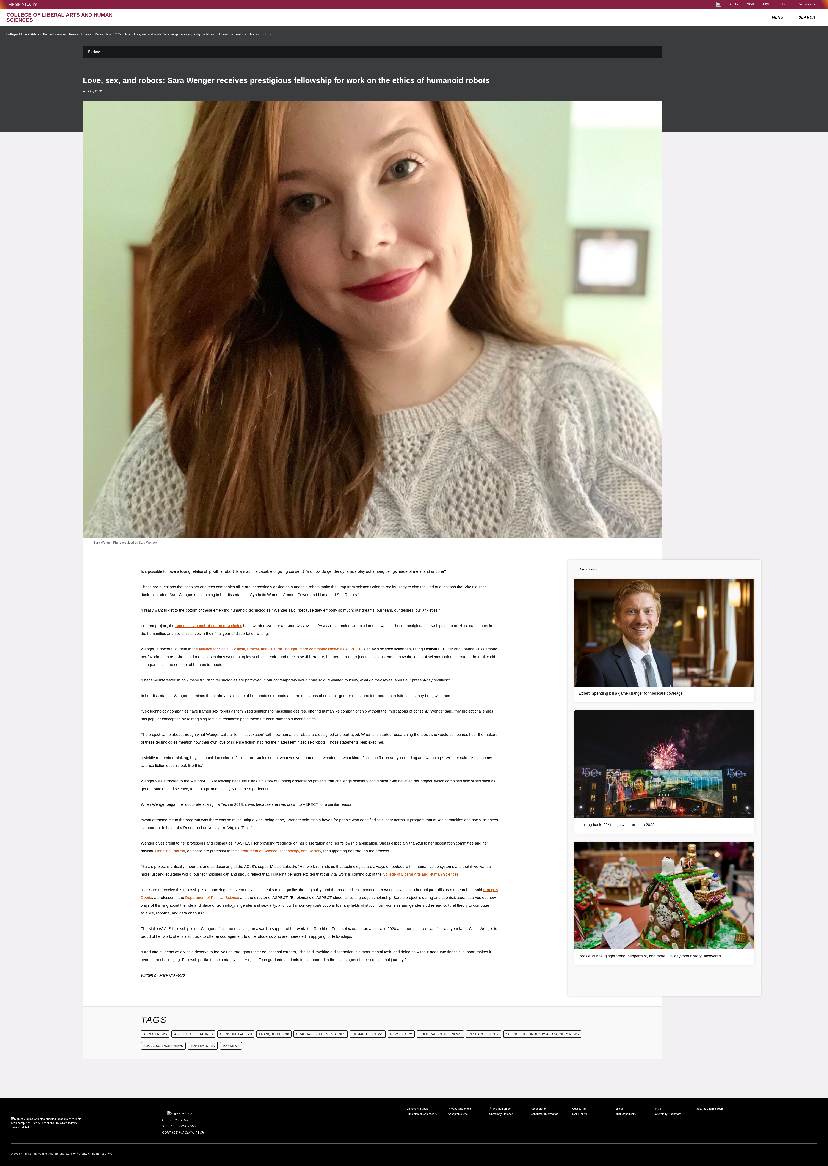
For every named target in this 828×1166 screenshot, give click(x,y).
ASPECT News (155, 1034)
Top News (231, 1046)
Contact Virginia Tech (184, 1132)
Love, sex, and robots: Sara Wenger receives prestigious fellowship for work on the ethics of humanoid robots (202, 34)
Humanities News (368, 1034)
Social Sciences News (163, 1046)
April (129, 34)
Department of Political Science (212, 897)
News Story (401, 1034)
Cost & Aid (579, 1108)
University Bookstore (668, 1114)
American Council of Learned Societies (208, 626)
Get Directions (177, 1120)
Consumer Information (544, 1114)
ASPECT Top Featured (193, 1034)
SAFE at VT (580, 1114)
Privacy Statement (459, 1108)
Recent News (104, 34)
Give (766, 4)
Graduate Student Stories (320, 1034)
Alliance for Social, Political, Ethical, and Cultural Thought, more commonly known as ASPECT (279, 649)
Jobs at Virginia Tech (709, 1108)
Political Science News (440, 1034)
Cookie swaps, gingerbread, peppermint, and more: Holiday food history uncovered (649, 956)
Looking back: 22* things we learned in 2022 (616, 825)
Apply (734, 4)
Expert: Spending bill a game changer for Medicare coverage (630, 693)
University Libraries (501, 1114)
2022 (119, 34)
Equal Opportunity (625, 1114)
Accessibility (539, 1108)
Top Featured (202, 1046)
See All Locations (180, 1126)
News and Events (81, 34)
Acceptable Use (458, 1114)
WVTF (659, 1108)
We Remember (502, 1108)
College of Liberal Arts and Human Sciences (37, 34)
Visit (750, 4)
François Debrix (274, 1034)
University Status (417, 1108)
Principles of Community (421, 1114)
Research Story (484, 1034)
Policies (619, 1108)
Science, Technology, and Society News (542, 1034)
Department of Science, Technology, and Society (279, 851)
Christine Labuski (170, 851)
